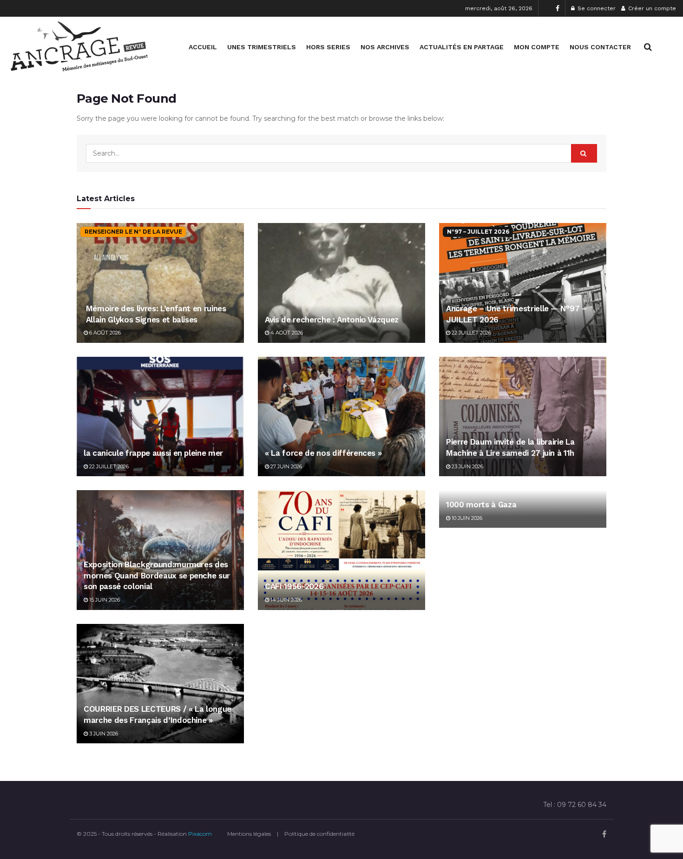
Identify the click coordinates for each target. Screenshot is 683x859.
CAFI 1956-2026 (294, 586)
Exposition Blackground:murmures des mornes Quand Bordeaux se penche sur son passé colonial (157, 575)
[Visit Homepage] (79, 47)
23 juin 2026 (466, 466)
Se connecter (596, 8)
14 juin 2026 (285, 600)
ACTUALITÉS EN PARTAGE (462, 47)
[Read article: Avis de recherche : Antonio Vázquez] (341, 282)
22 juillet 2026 (470, 332)
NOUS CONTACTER (600, 47)
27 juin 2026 (285, 466)
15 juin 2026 (104, 600)
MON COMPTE (536, 47)
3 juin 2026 (103, 733)
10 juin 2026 (466, 518)
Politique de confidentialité (319, 833)
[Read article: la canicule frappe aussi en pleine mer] (160, 416)
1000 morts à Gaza (481, 504)
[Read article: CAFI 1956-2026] (341, 550)
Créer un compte (651, 8)
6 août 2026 (104, 332)
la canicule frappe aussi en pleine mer (153, 453)
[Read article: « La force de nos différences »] (341, 416)
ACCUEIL (203, 47)
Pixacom (200, 833)
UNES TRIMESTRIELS (261, 47)
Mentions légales (249, 833)
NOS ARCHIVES (385, 47)
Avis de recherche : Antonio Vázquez (332, 319)
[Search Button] (648, 47)
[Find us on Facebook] (557, 8)
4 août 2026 (286, 332)
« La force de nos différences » (323, 453)
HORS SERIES (328, 47)
